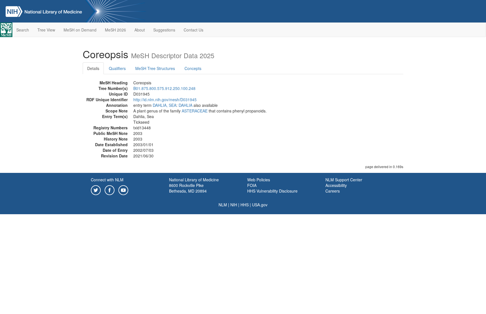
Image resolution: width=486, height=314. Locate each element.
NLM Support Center (343, 179)
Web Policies (258, 179)
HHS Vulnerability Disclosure (272, 191)
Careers (332, 191)
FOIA (251, 185)
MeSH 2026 (115, 30)
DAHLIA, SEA (164, 105)
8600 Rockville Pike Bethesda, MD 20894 (188, 188)
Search (22, 30)
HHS (244, 204)
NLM (223, 204)
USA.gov (259, 204)
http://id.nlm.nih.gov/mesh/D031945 (165, 99)
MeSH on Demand (80, 30)
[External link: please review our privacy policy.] (96, 189)
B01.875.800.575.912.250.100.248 (164, 88)
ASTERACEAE (195, 111)
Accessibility (336, 185)
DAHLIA (185, 105)
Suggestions (164, 30)
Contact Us (193, 30)
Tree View (46, 30)
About (139, 30)
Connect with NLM (107, 179)
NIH (233, 204)
